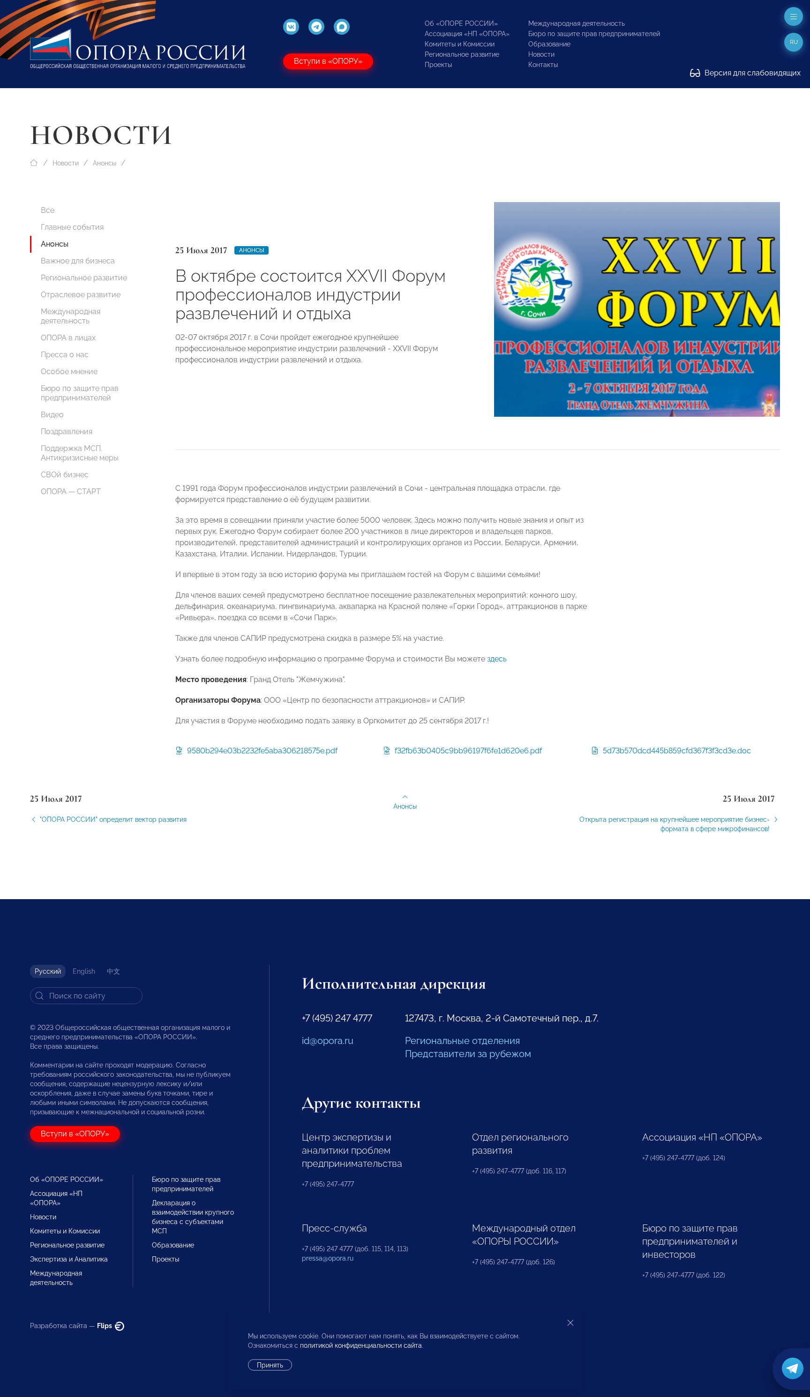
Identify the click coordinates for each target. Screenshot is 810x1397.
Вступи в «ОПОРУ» (328, 61)
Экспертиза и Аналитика (69, 1259)
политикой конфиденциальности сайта (361, 1345)
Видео (52, 414)
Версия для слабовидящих (752, 72)
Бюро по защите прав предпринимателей (594, 34)
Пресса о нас (65, 354)
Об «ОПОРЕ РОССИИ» (461, 23)
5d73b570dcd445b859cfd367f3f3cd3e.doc (676, 750)
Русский (48, 971)
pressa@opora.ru (327, 1258)
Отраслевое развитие (80, 294)
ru (794, 42)
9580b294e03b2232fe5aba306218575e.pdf (261, 750)
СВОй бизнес (65, 474)
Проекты (438, 64)
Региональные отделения (462, 1040)
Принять (270, 1365)
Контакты (543, 64)
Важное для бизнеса (78, 260)
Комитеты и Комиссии (460, 44)
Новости (541, 54)
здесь (497, 658)
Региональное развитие (462, 54)
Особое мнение (69, 371)
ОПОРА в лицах (68, 337)
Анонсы (104, 163)
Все (47, 210)
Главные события (72, 227)
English (84, 971)
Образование (549, 44)
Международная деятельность (576, 23)
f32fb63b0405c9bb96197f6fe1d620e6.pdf (467, 750)
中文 (113, 971)
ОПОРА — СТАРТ (71, 491)
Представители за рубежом (468, 1053)
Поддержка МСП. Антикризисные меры (80, 453)
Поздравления (66, 431)
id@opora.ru (327, 1040)
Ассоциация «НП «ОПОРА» (467, 34)
